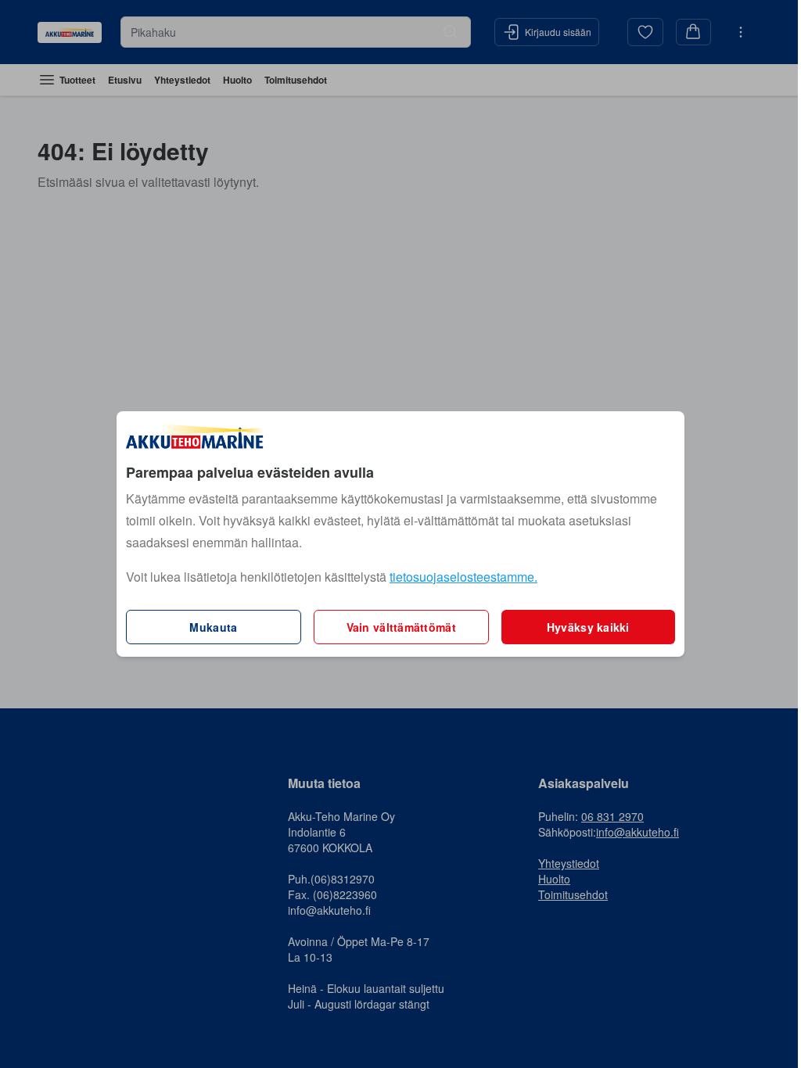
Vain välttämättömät (401, 627)
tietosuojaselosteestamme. (463, 577)
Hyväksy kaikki (588, 627)
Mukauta (213, 627)
